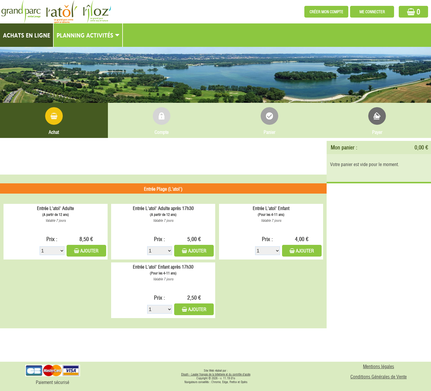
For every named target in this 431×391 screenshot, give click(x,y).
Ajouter (89, 251)
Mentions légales (378, 366)
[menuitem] (27, 35)
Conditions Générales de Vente (378, 377)
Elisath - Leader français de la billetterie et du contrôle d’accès (215, 374)
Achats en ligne (26, 35)
